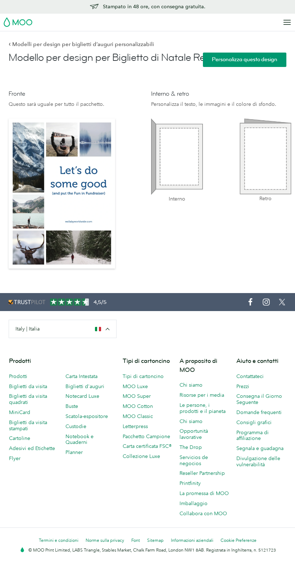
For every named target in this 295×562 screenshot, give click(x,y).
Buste (71, 406)
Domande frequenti (259, 412)
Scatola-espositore (86, 416)
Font (135, 540)
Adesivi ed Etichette (32, 448)
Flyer (15, 458)
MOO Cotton (138, 406)
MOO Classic (138, 416)
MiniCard (19, 412)
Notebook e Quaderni (79, 439)
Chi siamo (191, 385)
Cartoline (19, 438)
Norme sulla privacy (105, 540)
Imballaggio (194, 503)
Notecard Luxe (82, 396)
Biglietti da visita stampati (28, 425)
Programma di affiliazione (252, 435)
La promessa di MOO (204, 493)
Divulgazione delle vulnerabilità (258, 461)
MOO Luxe (135, 386)
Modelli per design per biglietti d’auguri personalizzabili (81, 44)
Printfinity (190, 483)
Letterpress (135, 426)
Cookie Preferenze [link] (239, 540)
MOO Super (137, 396)
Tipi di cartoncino (143, 376)
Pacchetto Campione (146, 436)
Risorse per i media (202, 395)
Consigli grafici (254, 422)
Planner (74, 452)
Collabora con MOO (203, 513)
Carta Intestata (81, 376)
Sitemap (155, 540)
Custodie (75, 426)
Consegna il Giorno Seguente (259, 399)
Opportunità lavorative (194, 434)
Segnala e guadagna (259, 448)
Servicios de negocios (194, 460)
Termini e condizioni (58, 540)
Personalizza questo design (244, 59)
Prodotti (18, 376)
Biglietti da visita (28, 386)
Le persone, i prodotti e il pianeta (203, 408)
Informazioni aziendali (192, 540)
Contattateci (250, 376)
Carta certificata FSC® (147, 446)
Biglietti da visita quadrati (28, 399)
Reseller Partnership (202, 473)
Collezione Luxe (141, 456)
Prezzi (242, 386)
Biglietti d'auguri (84, 386)
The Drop (191, 447)
